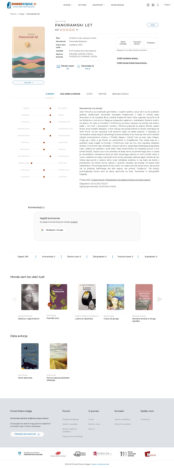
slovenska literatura (78, 41)
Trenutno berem (137, 43)
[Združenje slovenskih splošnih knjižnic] (102, 454)
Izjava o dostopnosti (100, 464)
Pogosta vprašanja (70, 419)
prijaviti (74, 222)
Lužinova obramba (84, 319)
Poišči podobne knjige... (127, 58)
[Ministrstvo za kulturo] (30, 454)
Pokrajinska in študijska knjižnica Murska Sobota (127, 180)
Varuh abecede (25, 378)
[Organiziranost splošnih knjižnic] (58, 454)
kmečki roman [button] (75, 38)
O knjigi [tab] (50, 94)
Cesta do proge (111, 319)
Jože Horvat (60, 21)
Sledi (153, 25)
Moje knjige (117, 5)
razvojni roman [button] (89, 38)
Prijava (167, 5)
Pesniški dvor (53, 318)
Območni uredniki (122, 424)
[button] (160, 299)
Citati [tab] (89, 94)
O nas (91, 419)
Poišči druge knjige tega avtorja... (132, 63)
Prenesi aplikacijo (25, 434)
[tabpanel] (87, 149)
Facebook (145, 419)
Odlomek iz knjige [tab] (70, 94)
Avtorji (82, 5)
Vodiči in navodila (69, 424)
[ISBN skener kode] (153, 4)
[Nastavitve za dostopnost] (148, 5)
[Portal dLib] (79, 454)
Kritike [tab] (102, 94)
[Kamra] (150, 454)
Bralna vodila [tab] (120, 94)
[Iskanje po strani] (157, 4)
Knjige (66, 5)
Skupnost (98, 5)
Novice (91, 429)
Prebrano (151, 43)
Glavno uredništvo (122, 419)
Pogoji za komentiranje (72, 436)
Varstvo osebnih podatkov (69, 430)
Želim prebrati (123, 43)
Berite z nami (94, 424)
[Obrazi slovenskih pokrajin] (128, 454)
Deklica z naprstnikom (29, 319)
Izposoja (27, 82)
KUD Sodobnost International (82, 51)
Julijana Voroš (97, 180)
